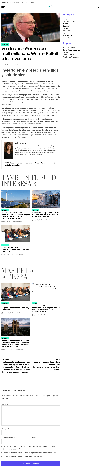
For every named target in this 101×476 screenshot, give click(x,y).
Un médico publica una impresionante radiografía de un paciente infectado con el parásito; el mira (46, 309)
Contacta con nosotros (71, 50)
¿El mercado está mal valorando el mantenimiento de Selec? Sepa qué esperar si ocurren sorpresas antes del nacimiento (15, 344)
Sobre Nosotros (69, 48)
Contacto (66, 38)
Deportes (66, 33)
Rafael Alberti (18, 221)
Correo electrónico (9, 438)
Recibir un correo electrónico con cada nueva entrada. (23, 457)
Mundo (65, 24)
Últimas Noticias (69, 21)
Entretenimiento (69, 35)
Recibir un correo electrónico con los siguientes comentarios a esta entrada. (31, 453)
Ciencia (35, 303)
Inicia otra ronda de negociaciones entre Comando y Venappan (15, 249)
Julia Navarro (17, 64)
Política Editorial (69, 55)
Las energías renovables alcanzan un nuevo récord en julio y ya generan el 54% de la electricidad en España (15, 216)
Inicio (65, 19)
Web (34, 438)
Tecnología (67, 31)
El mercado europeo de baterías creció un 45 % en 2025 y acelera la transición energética (45, 215)
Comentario (6, 404)
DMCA (65, 52)
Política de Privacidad (71, 57)
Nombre (5, 429)
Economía (5, 44)
